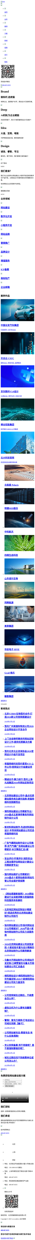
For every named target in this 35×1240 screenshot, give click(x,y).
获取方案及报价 (9, 1086)
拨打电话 (10, 1238)
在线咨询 (4, 1238)
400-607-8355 (6, 85)
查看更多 (4, 701)
